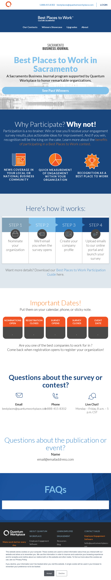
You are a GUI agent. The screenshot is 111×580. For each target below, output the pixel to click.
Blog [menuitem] (59, 544)
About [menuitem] (85, 27)
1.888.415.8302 (47, 4)
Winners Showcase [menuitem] (52, 27)
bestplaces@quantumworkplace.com (75, 4)
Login (103, 4)
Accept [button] (49, 573)
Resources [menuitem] (61, 541)
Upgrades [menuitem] (71, 27)
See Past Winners (55, 90)
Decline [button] (62, 573)
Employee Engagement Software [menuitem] (39, 542)
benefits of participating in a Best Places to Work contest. (63, 141)
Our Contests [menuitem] (30, 27)
